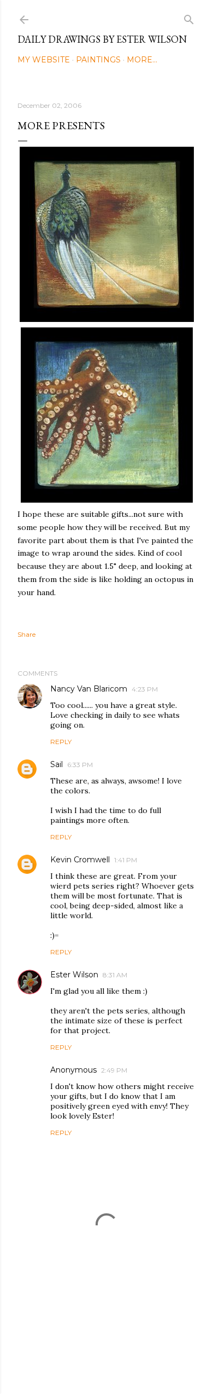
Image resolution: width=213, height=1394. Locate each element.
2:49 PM (114, 1070)
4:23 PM (145, 689)
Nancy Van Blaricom (88, 689)
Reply (61, 742)
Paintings (98, 60)
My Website (43, 60)
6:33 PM (80, 765)
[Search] (189, 17)
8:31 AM (115, 975)
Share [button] (26, 634)
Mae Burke (135, 1362)
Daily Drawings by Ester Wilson (102, 39)
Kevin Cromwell (80, 860)
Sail (56, 764)
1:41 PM (125, 860)
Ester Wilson (74, 975)
